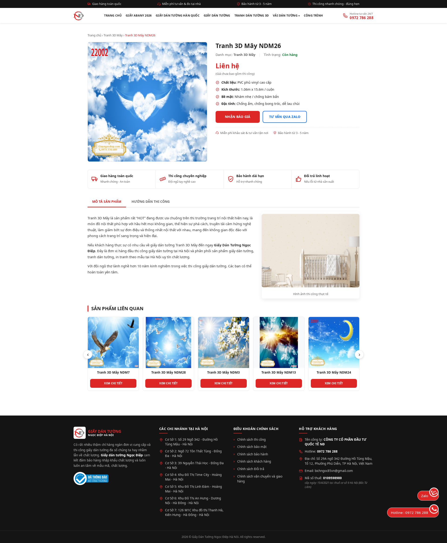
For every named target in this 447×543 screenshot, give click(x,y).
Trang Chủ (113, 15)
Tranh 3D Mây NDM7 (113, 372)
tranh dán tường (101, 256)
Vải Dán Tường (285, 15)
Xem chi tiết (113, 383)
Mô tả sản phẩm (106, 201)
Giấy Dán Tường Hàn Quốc (178, 15)
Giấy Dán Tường (217, 15)
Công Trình (313, 15)
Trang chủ (94, 35)
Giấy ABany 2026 (139, 15)
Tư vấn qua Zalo (285, 116)
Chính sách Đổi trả (250, 469)
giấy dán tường (241, 250)
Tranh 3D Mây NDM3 (223, 372)
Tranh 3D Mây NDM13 (278, 372)
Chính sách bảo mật (252, 447)
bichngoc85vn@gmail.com (334, 471)
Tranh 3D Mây (113, 35)
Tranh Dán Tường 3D (251, 15)
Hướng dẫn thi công (151, 201)
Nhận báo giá (238, 116)
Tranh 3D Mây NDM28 (168, 372)
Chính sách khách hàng (254, 461)
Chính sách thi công (251, 439)
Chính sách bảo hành (252, 454)
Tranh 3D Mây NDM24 (334, 372)
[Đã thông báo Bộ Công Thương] (91, 478)
